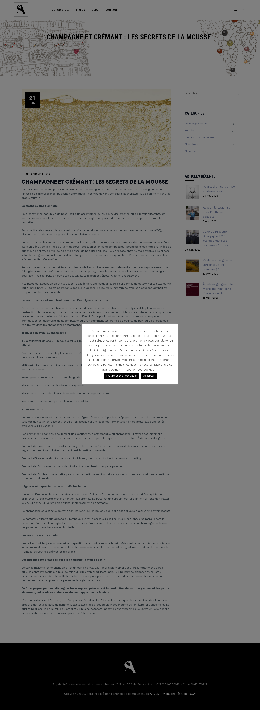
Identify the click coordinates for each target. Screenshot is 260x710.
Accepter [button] (148, 375)
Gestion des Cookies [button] (140, 369)
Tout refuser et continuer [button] (121, 375)
